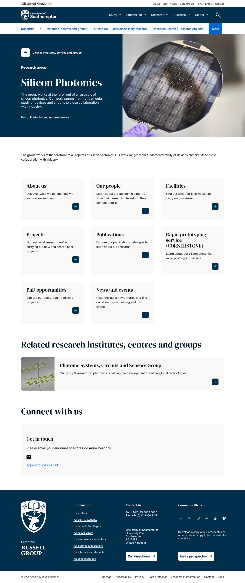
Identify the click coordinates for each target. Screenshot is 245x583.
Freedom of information (185, 576)
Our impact (100, 29)
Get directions (139, 556)
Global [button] (199, 15)
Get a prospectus (193, 556)
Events (208, 3)
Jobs (221, 576)
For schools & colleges (87, 526)
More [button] (215, 29)
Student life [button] (134, 15)
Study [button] (113, 15)
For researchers (83, 532)
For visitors (80, 513)
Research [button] (157, 15)
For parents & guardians (88, 545)
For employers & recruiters (90, 539)
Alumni (173, 3)
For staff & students (85, 519)
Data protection (157, 576)
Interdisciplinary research (130, 29)
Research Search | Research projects (178, 29)
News (199, 3)
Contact (219, 3)
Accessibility (123, 576)
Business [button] (180, 15)
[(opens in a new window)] (181, 518)
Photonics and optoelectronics (49, 117)
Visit (164, 3)
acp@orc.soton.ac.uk (42, 465)
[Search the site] (217, 15)
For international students (89, 552)
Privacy (139, 576)
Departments (187, 3)
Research (27, 29)
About (156, 3)
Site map (106, 576)
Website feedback (85, 558)
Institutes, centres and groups (66, 29)
